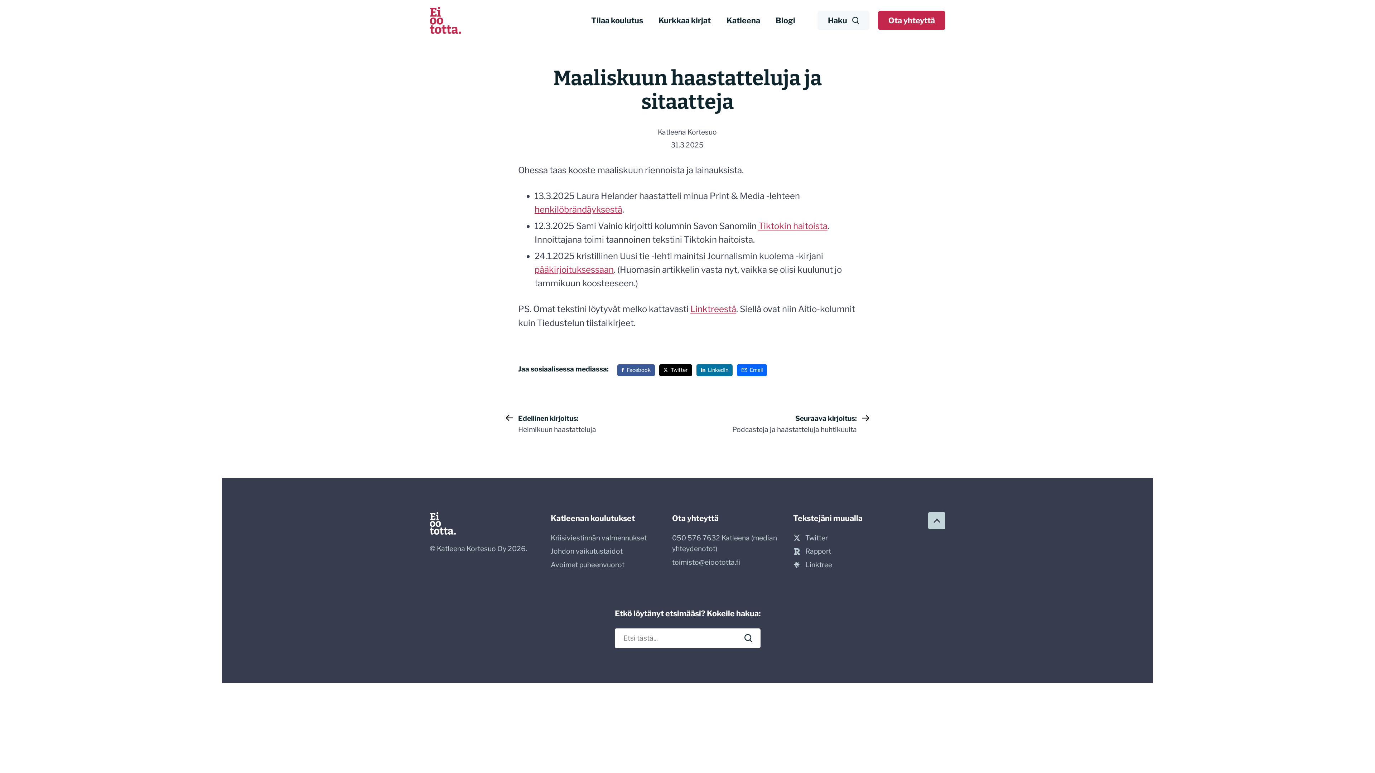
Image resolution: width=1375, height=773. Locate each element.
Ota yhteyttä (911, 20)
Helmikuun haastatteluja (557, 424)
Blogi (785, 20)
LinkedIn (718, 370)
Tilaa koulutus (617, 20)
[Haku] (748, 638)
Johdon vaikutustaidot (587, 551)
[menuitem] (617, 21)
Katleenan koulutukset (593, 518)
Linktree (818, 564)
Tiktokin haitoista (793, 226)
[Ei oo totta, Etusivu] (445, 20)
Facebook (639, 370)
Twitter (679, 370)
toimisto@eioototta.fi (706, 562)
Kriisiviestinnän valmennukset (599, 538)
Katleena (743, 20)
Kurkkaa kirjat (684, 20)
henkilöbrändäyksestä (578, 209)
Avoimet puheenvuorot (587, 564)
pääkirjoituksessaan (574, 269)
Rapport (818, 551)
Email (756, 370)
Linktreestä (713, 309)
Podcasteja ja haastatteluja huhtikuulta (794, 424)
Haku (837, 20)
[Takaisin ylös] (936, 520)
